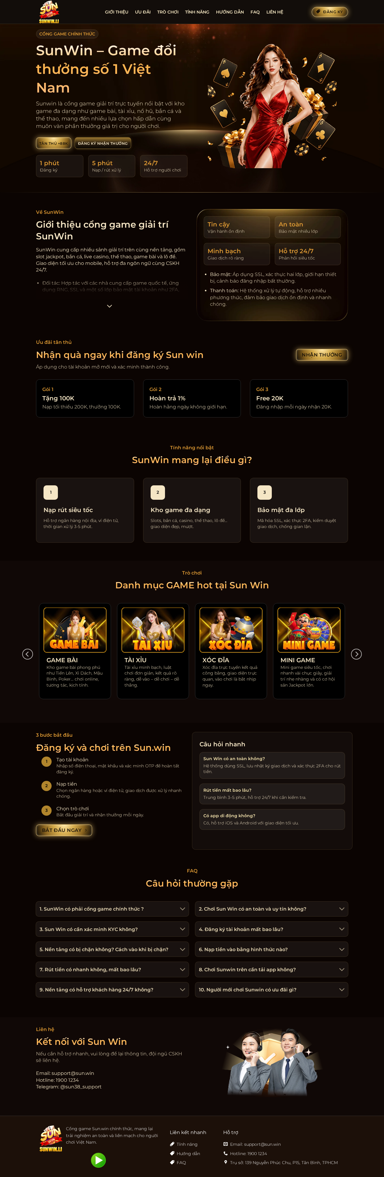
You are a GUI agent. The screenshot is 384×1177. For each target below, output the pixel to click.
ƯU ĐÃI (143, 12)
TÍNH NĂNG (197, 12)
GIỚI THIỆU (116, 12)
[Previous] (27, 654)
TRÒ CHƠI (167, 12)
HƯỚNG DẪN (230, 12)
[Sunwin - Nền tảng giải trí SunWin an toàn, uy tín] (66, 12)
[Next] (356, 654)
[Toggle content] (109, 308)
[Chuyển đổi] (181, 909)
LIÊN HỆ (274, 12)
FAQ (255, 12)
